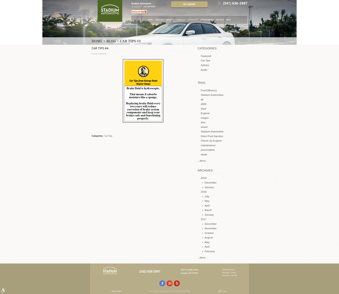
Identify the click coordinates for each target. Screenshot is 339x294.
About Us (170, 20)
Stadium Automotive (212, 95)
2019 (204, 178)
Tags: (202, 82)
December (211, 182)
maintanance (208, 145)
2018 (204, 191)
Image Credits (116, 291)
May (207, 201)
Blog (228, 20)
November (211, 228)
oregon (205, 117)
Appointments (207, 20)
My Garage (189, 4)
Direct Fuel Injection (212, 136)
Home (150, 20)
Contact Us (193, 20)
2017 (204, 219)
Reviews (220, 20)
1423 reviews (149, 6)
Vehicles (181, 20)
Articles (205, 65)
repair (204, 154)
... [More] (202, 161)
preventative (208, 149)
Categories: (207, 48)
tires (203, 122)
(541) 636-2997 (149, 271)
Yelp (177, 283)
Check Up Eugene (211, 140)
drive (203, 108)
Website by (222, 291)
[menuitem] (150, 20)
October (209, 233)
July (207, 196)
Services (159, 20)
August (209, 237)
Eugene (205, 113)
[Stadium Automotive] (110, 11)
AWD (204, 104)
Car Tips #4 (130, 41)
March (208, 210)
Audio (204, 69)
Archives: (205, 170)
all (202, 99)
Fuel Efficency (209, 90)
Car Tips (108, 136)
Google (170, 283)
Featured (206, 56)
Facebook (162, 283)
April (207, 205)
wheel (204, 127)
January (209, 187)
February (210, 251)
